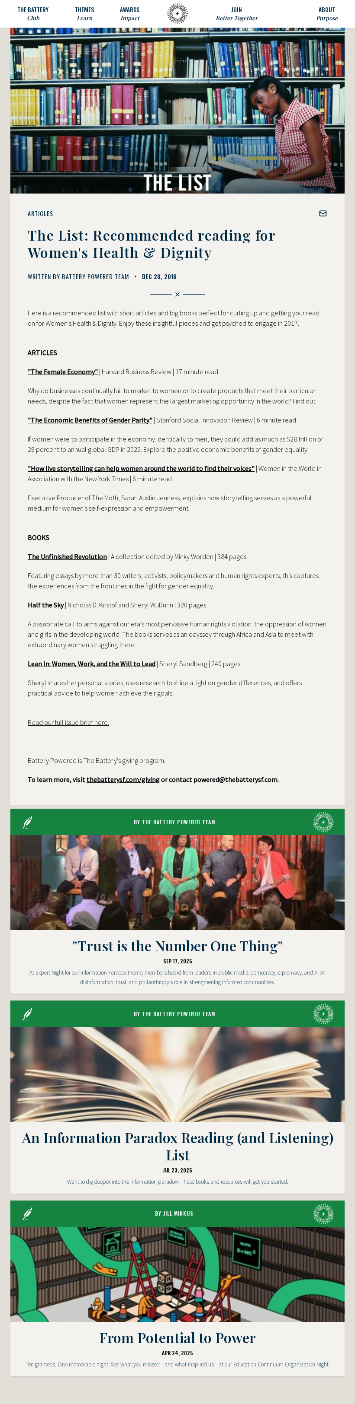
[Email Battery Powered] (323, 213)
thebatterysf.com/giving (123, 779)
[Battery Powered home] (177, 13)
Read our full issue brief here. (68, 722)
